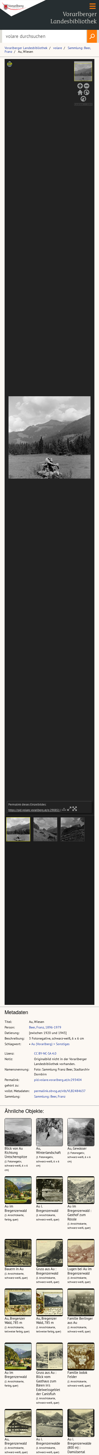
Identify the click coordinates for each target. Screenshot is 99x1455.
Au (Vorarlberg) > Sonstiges (50, 1044)
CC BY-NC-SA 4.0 (45, 1053)
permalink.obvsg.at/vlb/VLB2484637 (60, 1091)
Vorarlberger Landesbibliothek (26, 48)
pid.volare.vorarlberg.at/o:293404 (58, 1080)
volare (57, 48)
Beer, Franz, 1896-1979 (45, 1027)
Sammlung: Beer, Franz (49, 1096)
